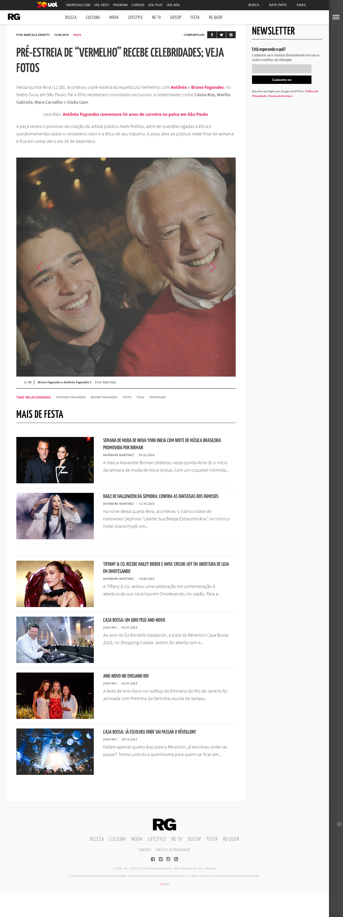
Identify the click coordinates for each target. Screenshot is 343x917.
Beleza (71, 17)
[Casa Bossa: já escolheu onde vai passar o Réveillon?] (55, 773)
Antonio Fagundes (71, 397)
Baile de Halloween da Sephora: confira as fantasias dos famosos (160, 496)
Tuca (140, 397)
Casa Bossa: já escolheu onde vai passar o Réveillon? (149, 732)
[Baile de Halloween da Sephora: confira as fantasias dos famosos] (55, 537)
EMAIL (301, 5)
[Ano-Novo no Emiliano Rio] (55, 717)
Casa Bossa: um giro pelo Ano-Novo (134, 620)
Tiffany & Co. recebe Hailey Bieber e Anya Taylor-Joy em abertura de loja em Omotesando (166, 568)
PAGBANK (120, 5)
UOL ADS (173, 5)
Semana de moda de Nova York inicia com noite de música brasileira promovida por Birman (162, 444)
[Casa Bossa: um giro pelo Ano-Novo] (55, 661)
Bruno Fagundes (207, 87)
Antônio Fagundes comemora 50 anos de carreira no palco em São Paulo (136, 114)
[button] (224, 267)
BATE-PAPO (278, 5)
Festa (195, 17)
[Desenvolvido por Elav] (164, 886)
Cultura (93, 17)
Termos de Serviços (280, 96)
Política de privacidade (173, 850)
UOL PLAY (155, 5)
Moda (114, 17)
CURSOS (138, 5)
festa (126, 397)
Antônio (179, 87)
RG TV (156, 17)
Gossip (175, 17)
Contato (145, 850)
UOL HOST (101, 5)
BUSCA (253, 5)
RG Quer (215, 17)
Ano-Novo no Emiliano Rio (126, 676)
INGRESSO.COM (78, 5)
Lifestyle (135, 17)
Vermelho (157, 397)
